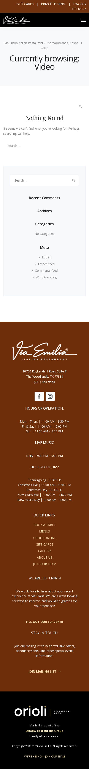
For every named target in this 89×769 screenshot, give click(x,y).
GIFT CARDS (44, 544)
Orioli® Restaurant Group (44, 731)
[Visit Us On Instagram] (50, 396)
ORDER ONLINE (44, 538)
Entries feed (46, 264)
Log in (46, 257)
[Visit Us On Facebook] (38, 396)
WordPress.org (46, 277)
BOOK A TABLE (44, 525)
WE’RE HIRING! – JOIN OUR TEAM (44, 756)
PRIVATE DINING (53, 4)
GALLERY (44, 551)
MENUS (44, 531)
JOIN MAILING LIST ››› (44, 671)
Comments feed (46, 270)
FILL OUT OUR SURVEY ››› (44, 622)
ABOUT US (44, 557)
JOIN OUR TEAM (44, 564)
